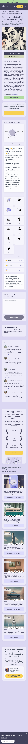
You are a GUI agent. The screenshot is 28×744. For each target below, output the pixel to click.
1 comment (6, 354)
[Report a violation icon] (19, 61)
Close (25, 741)
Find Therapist (14, 97)
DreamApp (4, 11)
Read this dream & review (14, 497)
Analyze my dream (15, 53)
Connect (16, 2)
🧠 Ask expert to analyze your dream (14, 675)
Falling (17, 11)
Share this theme (15, 56)
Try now (20, 6)
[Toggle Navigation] (25, 6)
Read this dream (14, 525)
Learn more (4, 737)
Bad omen (11, 11)
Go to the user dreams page (9, 471)
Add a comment (14, 317)
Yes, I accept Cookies (8, 741)
